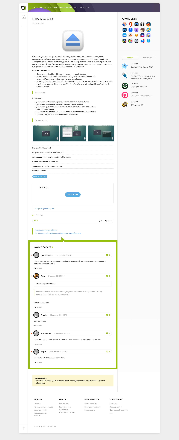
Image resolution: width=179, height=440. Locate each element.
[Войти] (23, 17)
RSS (111, 413)
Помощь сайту (116, 407)
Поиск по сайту (90, 404)
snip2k (43, 352)
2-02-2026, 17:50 (38, 24)
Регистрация (89, 410)
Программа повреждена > (46, 229)
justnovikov (46, 333)
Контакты (113, 404)
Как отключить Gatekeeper (65, 408)
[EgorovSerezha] (36, 254)
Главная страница (40, 7)
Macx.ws (46, 426)
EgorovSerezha (47, 255)
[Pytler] (36, 275)
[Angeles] (36, 314)
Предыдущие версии (45, 208)
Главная (37, 404)
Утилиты (73, 7)
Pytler (43, 276)
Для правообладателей (119, 410)
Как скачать (64, 404)
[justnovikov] (36, 332)
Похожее (130, 58)
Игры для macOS (40, 410)
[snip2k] (36, 350)
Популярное (147, 58)
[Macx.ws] (23, 8)
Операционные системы (40, 414)
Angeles (44, 315)
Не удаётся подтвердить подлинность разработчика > (59, 232)
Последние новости (92, 407)
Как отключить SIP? (67, 412)
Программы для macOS (59, 7)
